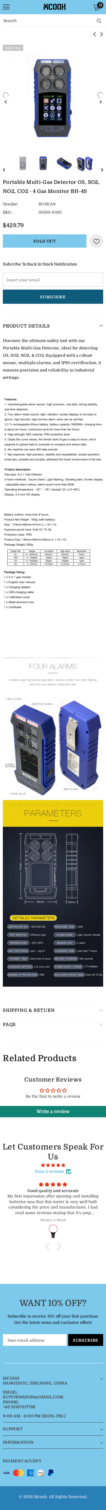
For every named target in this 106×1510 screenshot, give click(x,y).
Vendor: (10, 204)
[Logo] (54, 7)
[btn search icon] (99, 20)
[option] (53, 95)
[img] (53, 1165)
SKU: (7, 212)
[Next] (100, 95)
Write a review (53, 1111)
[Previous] (5, 95)
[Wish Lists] (96, 241)
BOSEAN (47, 204)
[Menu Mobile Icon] (6, 7)
